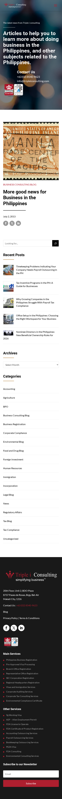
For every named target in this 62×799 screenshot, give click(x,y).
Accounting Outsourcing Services (21, 733)
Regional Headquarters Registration (23, 683)
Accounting (9, 388)
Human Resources (12, 468)
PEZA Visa (11, 747)
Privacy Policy (10, 618)
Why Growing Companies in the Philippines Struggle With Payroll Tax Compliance (35, 302)
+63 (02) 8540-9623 (28, 76)
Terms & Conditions (29, 618)
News (6, 503)
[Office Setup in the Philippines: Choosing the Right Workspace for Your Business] (8, 319)
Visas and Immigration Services (20, 687)
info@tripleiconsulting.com (33, 81)
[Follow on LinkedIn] (18, 223)
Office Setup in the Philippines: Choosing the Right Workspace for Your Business (37, 317)
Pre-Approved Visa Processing (20, 664)
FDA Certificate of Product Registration (24, 729)
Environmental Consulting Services (22, 756)
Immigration (9, 476)
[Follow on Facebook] (5, 223)
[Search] (55, 243)
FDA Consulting (13, 751)
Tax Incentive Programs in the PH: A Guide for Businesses (34, 284)
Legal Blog (8, 494)
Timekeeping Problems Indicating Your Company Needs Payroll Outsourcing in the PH (36, 270)
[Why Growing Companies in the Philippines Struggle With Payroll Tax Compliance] (8, 303)
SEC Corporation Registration (20, 678)
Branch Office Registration (18, 669)
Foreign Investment (13, 459)
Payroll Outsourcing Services (19, 738)
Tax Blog (7, 521)
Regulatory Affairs (12, 512)
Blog (5, 611)
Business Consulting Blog (19, 184)
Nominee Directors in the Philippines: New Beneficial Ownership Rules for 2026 (29, 335)
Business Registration (14, 424)
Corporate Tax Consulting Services (22, 696)
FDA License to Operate (17, 724)
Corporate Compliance (15, 432)
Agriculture (9, 397)
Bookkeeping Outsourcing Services (22, 742)
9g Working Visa (14, 715)
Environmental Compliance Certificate (24, 701)
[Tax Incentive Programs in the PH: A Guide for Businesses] (8, 286)
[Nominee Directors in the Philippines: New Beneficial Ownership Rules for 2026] (8, 333)
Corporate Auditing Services (19, 692)
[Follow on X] (12, 223)
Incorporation (10, 485)
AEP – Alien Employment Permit (21, 720)
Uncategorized (10, 538)
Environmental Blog (13, 441)
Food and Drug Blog (13, 450)
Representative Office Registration (22, 673)
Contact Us (26, 72)
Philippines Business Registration (21, 660)
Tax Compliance (11, 529)
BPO (5, 406)
